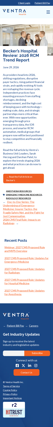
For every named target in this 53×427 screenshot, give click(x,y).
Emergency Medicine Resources (24, 194)
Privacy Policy (10, 394)
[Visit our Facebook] (17, 365)
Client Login (24, 2)
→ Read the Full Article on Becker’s (19, 178)
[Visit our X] (23, 365)
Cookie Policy (10, 390)
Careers (33, 325)
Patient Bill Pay (42, 2)
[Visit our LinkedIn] (29, 365)
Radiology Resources (18, 198)
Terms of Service (11, 386)
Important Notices (12, 398)
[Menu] (47, 12)
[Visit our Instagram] (35, 365)
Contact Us (26, 372)
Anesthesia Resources (19, 191)
